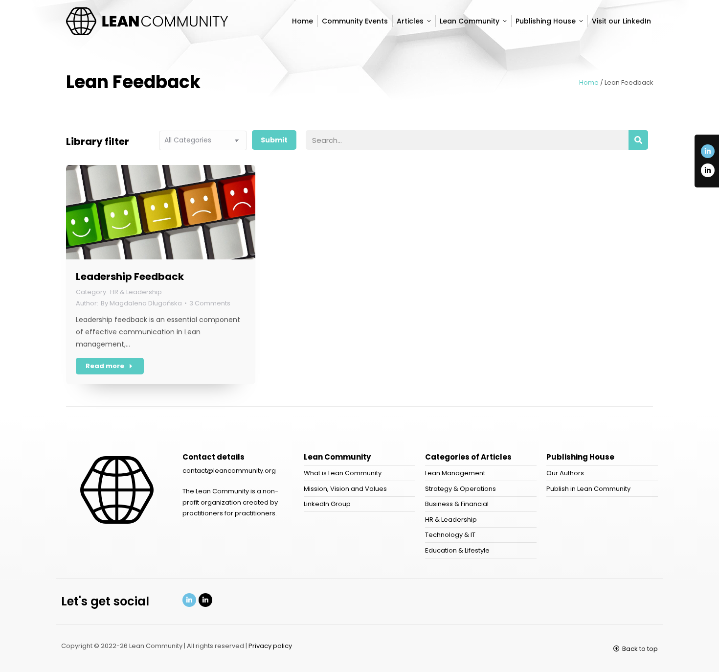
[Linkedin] (189, 600)
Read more (105, 366)
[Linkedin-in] (708, 151)
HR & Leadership (136, 292)
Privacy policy (270, 645)
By (141, 303)
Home (589, 82)
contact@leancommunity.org (229, 470)
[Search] (638, 140)
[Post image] (160, 212)
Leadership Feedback (130, 276)
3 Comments (209, 303)
